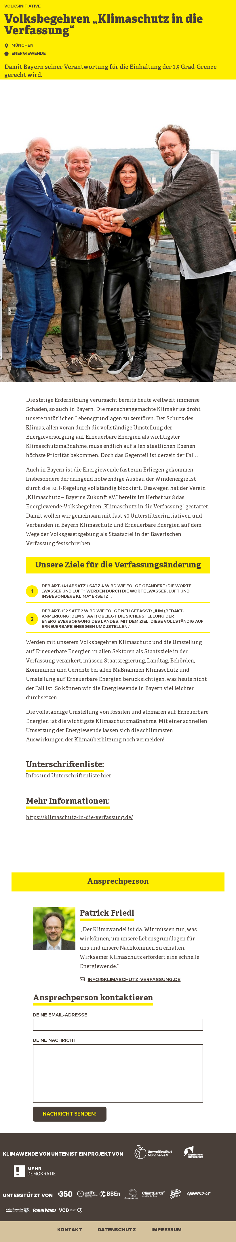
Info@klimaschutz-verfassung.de (134, 979)
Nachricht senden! (69, 1114)
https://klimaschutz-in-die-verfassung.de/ (79, 818)
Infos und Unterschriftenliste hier (68, 776)
